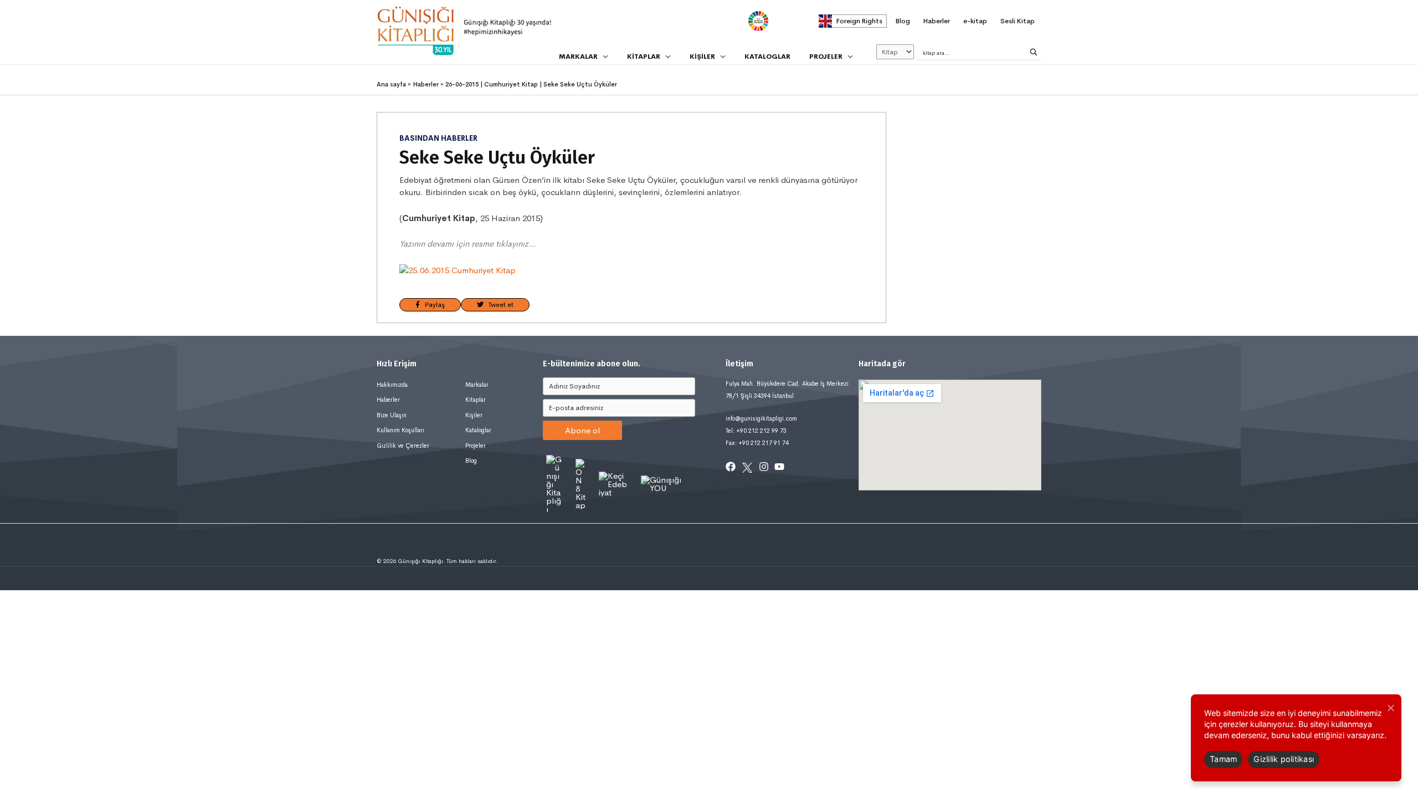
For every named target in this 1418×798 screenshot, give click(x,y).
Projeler (475, 445)
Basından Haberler (438, 138)
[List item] (731, 467)
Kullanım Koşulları (400, 430)
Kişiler (473, 415)
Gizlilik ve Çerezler (403, 445)
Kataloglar (478, 430)
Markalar (477, 384)
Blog (471, 460)
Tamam (1223, 759)
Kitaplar (475, 399)
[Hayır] (1390, 707)
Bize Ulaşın (392, 415)
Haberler (388, 399)
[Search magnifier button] (1033, 52)
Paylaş (432, 304)
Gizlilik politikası (1283, 759)
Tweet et (498, 304)
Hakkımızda (392, 384)
